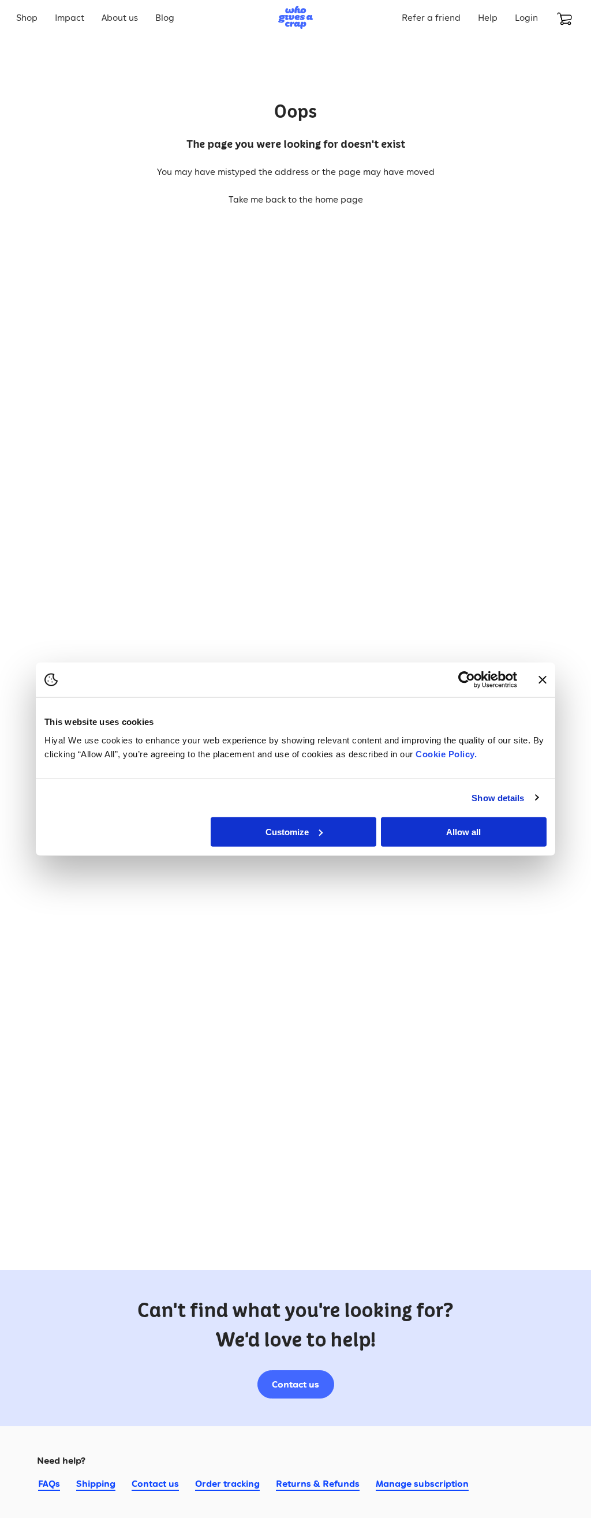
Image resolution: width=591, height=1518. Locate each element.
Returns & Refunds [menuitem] (318, 1483)
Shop (27, 17)
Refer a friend (431, 17)
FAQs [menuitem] (49, 1483)
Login (526, 17)
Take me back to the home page (296, 199)
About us (120, 17)
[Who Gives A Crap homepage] (295, 17)
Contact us (295, 1384)
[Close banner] (542, 680)
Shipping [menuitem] (95, 1483)
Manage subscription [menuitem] (422, 1483)
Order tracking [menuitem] (227, 1483)
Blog (164, 17)
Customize (287, 831)
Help (488, 17)
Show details (498, 798)
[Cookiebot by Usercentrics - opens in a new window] (466, 680)
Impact (69, 17)
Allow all (463, 831)
